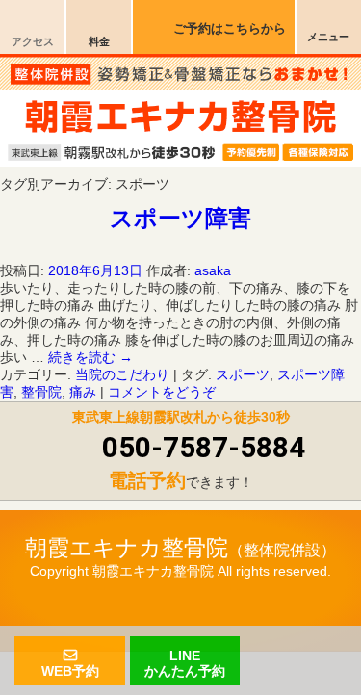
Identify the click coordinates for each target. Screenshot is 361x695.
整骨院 (41, 391)
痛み (82, 391)
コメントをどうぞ (162, 391)
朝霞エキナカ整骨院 (126, 547)
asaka (212, 270)
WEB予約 (70, 670)
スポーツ (243, 374)
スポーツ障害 (180, 218)
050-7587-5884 (203, 447)
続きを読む (90, 357)
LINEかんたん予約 (184, 662)
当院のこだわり (122, 374)
